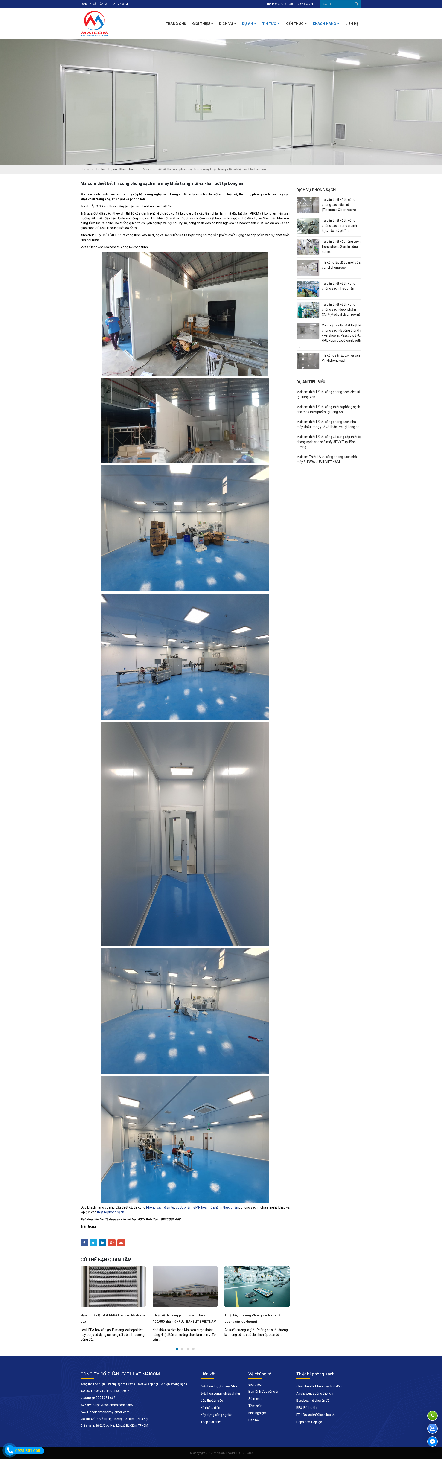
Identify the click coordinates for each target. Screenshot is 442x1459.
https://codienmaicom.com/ (113, 1405)
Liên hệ (351, 24)
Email (121, 1242)
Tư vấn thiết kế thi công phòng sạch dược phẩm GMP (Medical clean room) (341, 309)
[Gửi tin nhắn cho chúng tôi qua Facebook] (432, 1441)
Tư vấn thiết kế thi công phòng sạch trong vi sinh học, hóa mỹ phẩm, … (339, 226)
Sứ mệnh (255, 1399)
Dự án (247, 24)
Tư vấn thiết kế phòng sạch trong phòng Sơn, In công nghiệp (341, 246)
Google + (112, 1242)
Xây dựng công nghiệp (217, 1415)
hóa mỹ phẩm (211, 1207)
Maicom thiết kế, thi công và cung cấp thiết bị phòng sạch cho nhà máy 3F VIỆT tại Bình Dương (329, 442)
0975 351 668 (285, 4)
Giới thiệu (255, 1384)
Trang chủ (176, 24)
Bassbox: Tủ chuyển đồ (312, 1400)
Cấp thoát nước (212, 1400)
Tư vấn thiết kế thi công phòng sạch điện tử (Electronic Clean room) (339, 205)
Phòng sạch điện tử (160, 1207)
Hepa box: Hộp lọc (309, 1422)
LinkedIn (102, 1242)
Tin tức (269, 24)
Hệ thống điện (210, 1407)
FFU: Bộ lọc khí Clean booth (315, 1415)
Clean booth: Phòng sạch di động (319, 1386)
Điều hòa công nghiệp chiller (220, 1393)
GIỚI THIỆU (201, 24)
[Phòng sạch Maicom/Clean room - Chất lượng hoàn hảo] (95, 24)
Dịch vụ (226, 24)
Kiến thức (294, 24)
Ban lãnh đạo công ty (263, 1391)
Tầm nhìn (255, 1406)
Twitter (93, 1242)
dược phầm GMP (188, 1207)
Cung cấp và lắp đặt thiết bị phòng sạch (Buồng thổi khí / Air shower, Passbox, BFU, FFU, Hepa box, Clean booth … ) (329, 335)
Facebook (84, 1242)
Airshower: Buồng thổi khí (314, 1393)
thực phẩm (231, 1207)
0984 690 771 (305, 4)
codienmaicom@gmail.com (110, 1412)
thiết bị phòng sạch (110, 1212)
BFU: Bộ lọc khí (306, 1407)
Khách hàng (324, 24)
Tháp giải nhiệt (211, 1422)
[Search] (356, 4)
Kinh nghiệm (257, 1413)
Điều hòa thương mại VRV (219, 1386)
